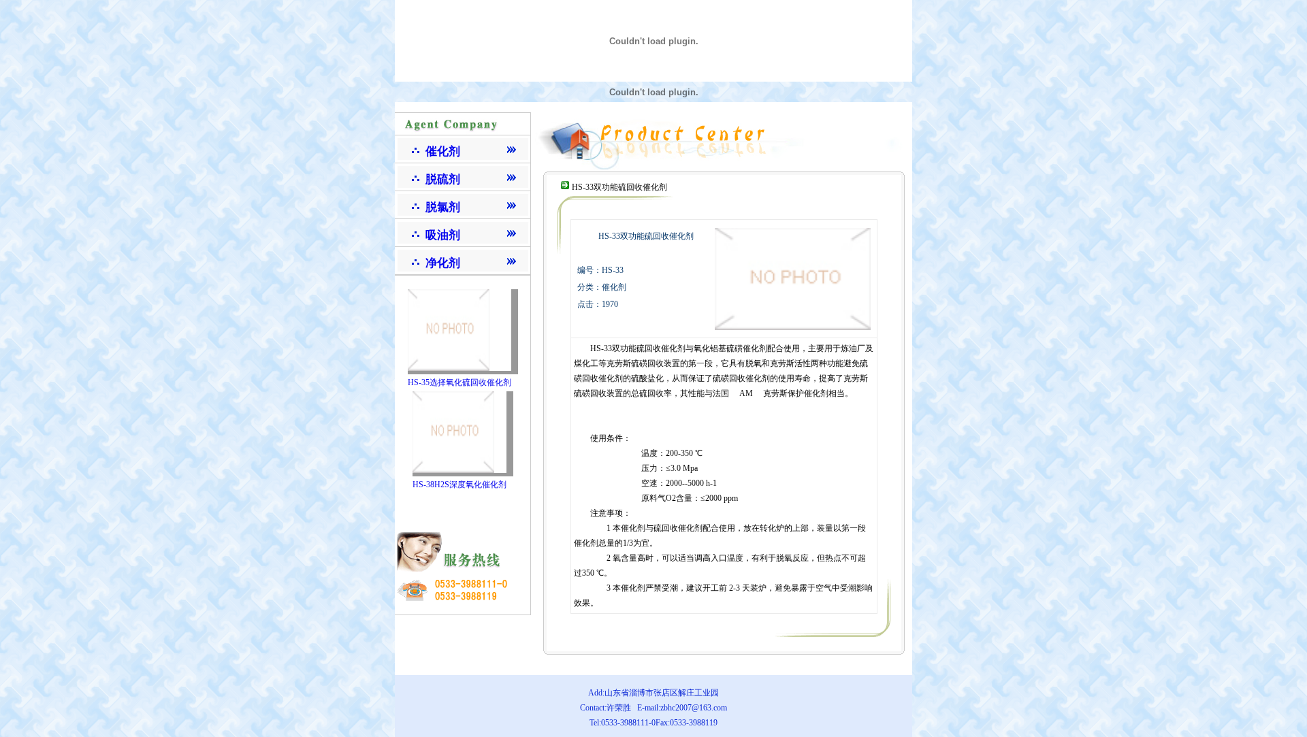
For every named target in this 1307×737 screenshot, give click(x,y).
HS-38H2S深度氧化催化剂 (459, 484)
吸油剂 (442, 235)
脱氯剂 (442, 207)
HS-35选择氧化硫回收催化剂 (459, 382)
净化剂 (442, 263)
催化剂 (442, 151)
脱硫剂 (442, 179)
